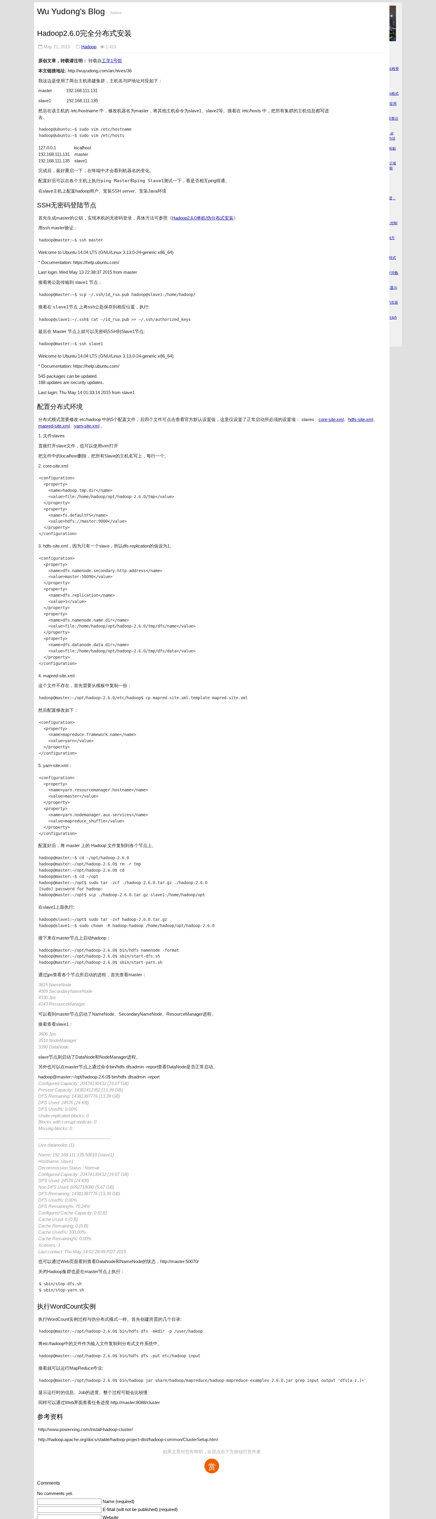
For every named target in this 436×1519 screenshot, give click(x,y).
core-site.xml (331, 419)
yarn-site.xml (86, 425)
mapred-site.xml (54, 425)
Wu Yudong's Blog (71, 11)
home (116, 12)
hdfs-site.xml (360, 419)
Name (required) (118, 1501)
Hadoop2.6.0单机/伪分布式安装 (202, 217)
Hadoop (88, 46)
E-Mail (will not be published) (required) (140, 1509)
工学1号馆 (112, 60)
